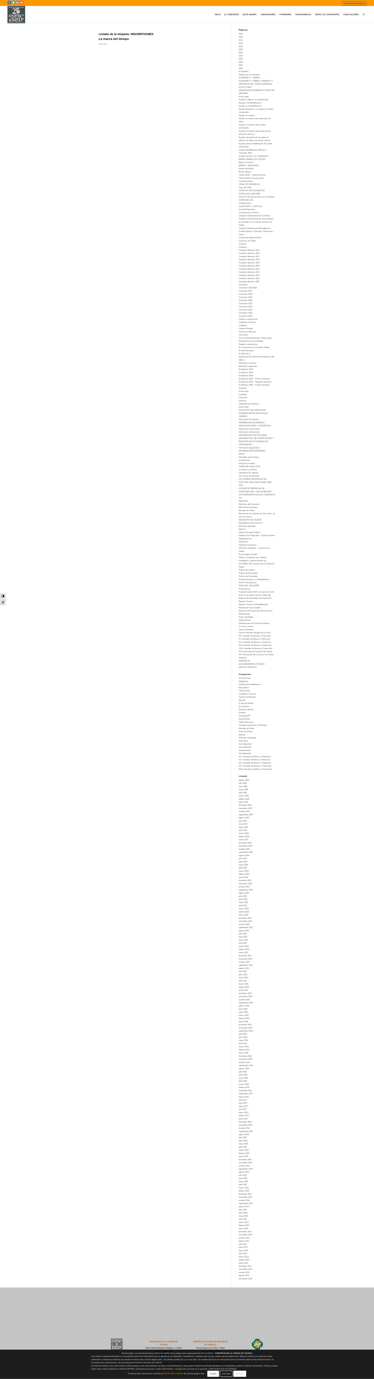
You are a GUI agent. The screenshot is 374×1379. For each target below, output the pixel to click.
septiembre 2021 (246, 965)
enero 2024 (243, 877)
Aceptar (213, 1374)
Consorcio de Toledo (247, 241)
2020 (241, 49)
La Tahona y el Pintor (248, 470)
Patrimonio (243, 542)
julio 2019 (243, 1034)
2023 (241, 59)
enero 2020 (243, 1021)
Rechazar (240, 1374)
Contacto (242, 244)
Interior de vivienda (247, 463)
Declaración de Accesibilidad (251, 341)
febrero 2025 (244, 836)
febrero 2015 (244, 1191)
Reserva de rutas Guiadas (250, 608)
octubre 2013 (244, 1238)
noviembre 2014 (245, 1197)
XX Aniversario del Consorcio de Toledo (255, 651)
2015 (241, 34)
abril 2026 (243, 793)
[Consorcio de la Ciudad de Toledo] (16, 14)
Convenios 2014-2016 (248, 288)
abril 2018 (243, 1081)
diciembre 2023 (245, 880)
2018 (241, 43)
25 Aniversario (245, 678)
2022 (241, 56)
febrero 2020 (244, 1018)
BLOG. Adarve (245, 172)
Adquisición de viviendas (249, 75)
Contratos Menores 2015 (249, 250)
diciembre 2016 (245, 1122)
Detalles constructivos (248, 344)
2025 (241, 65)
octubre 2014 (244, 1200)
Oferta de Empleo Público (249, 532)
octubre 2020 (244, 1000)
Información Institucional (249, 429)
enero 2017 (243, 1119)
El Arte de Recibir (246, 703)
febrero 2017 (244, 1115)
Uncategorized (245, 753)
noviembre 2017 (245, 1090)
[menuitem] (354, 3)
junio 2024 (243, 862)
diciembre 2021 (245, 956)
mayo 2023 (243, 902)
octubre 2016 (244, 1128)
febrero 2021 (244, 987)
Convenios (243, 285)
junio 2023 (243, 899)
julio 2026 (243, 783)
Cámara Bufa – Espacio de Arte (252, 175)
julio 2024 (243, 858)
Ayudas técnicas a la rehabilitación (253, 156)
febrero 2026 (244, 799)
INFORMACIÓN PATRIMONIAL (252, 451)
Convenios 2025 (245, 316)
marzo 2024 (244, 871)
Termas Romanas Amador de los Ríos (255, 633)
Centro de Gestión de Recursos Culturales (256, 197)
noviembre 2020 (245, 996)
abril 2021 (243, 981)
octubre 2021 (244, 962)
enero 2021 (243, 990)
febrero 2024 (244, 874)
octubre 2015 (244, 1166)
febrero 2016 (244, 1153)
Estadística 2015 (246, 369)
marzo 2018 (244, 1084)
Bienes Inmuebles (246, 168)
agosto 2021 (244, 968)
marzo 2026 (244, 796)
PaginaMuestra (245, 539)
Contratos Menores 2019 (249, 263)
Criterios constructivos (248, 319)
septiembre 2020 (246, 1003)
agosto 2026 (244, 780)
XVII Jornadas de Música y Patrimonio (255, 645)
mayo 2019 (243, 1040)
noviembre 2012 (245, 1269)
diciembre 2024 (245, 843)
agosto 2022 (244, 931)
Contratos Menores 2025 (249, 281)
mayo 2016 (243, 1144)
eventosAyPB (244, 716)
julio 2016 (243, 1137)
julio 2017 (243, 1100)
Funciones (243, 397)
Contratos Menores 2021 (249, 269)
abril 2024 (243, 868)
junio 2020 (243, 1009)
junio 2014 (243, 1213)
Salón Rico (243, 741)
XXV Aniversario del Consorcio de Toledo (256, 654)
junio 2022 (243, 937)
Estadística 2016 (246, 372)
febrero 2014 (244, 1225)
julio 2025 (243, 821)
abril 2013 (243, 1253)
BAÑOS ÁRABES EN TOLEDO (252, 159)
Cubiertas (243, 325)
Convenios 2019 (245, 297)
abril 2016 (243, 1147)
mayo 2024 (243, 865)
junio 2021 (243, 974)
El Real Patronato (246, 350)
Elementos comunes (247, 363)
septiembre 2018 (246, 1065)
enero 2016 (243, 1156)
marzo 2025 (244, 833)
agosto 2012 (244, 1275)
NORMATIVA (244, 661)
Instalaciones (244, 460)
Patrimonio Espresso (247, 545)
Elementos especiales (248, 366)
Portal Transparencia (247, 582)
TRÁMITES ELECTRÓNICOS (354, 3)
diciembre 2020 (245, 993)
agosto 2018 (244, 1068)
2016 (241, 37)
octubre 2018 (244, 1062)
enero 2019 (243, 1053)
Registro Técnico (246, 601)
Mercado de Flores (246, 510)
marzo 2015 (244, 1188)
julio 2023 (243, 896)
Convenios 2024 (245, 313)
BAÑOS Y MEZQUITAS (249, 165)
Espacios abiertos (246, 709)
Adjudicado (243, 681)
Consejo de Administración (250, 237)
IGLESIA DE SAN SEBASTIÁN (252, 410)
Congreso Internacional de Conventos (254, 216)
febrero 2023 (244, 912)
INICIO (242, 454)
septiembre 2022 (246, 927)
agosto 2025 (244, 818)
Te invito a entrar (246, 626)
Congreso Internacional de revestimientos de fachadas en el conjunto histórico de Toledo (256, 222)
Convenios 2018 (245, 294)
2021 (241, 52)
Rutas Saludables (246, 617)
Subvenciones (245, 620)
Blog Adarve (244, 688)
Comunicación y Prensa (249, 212)
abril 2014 (243, 1219)
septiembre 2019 (246, 1031)
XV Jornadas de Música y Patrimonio (254, 639)
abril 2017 (243, 1109)
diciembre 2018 (245, 1056)
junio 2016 (243, 1141)
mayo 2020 (243, 1012)
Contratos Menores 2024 (249, 278)
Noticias (242, 529)
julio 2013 (243, 1244)
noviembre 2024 (245, 846)
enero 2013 (243, 1263)
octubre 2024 (244, 849)
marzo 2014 (244, 1222)
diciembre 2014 (245, 1194)
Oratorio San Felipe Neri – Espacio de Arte (257, 535)
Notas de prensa (246, 731)
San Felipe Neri (245, 744)
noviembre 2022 (245, 921)
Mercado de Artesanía (248, 507)
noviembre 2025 (245, 808)
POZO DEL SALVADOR (249, 585)
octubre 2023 (244, 887)
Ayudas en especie (247, 115)
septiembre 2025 (246, 815)
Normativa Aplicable (247, 526)
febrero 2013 (244, 1260)
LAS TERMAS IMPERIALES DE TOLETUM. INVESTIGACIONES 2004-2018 (255, 482)
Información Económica (249, 419)
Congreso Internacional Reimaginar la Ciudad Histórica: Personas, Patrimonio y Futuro (256, 231)
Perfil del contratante (247, 738)
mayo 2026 (243, 789)
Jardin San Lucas (246, 722)
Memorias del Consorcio (249, 504)
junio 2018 (243, 1075)
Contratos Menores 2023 (249, 275)
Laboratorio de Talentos (248, 473)
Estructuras (244, 391)
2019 (241, 46)
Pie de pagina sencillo (248, 554)
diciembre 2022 (245, 918)
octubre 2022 (244, 924)
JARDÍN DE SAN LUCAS (249, 466)
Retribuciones (244, 614)
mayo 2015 (243, 1181)
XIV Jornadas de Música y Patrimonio (255, 636)
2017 (241, 40)
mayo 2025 (243, 827)
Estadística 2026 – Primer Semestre (254, 385)
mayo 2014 (243, 1216)
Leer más (103, 44)
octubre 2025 (244, 811)
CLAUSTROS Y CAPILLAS (250, 206)
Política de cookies (247, 570)
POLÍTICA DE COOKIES (173, 1374)
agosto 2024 (244, 855)
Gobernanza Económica (249, 404)
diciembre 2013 (245, 1232)
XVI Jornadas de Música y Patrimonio (255, 642)
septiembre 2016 (246, 1131)
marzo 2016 (244, 1150)
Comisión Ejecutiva (247, 209)
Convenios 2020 (245, 300)
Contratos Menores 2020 (249, 266)
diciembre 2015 (245, 1159)
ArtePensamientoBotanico (250, 684)
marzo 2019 (244, 1046)
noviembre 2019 (245, 1028)
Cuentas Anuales (246, 328)
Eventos (242, 712)
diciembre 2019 (245, 1025)
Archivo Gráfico (245, 87)
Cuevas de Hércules (247, 332)
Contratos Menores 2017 (249, 256)
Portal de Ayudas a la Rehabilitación (254, 579)
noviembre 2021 (245, 959)
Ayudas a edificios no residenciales (254, 100)
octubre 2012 (244, 1272)
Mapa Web (243, 501)
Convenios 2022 (245, 306)
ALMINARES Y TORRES (249, 78)
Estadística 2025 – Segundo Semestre (255, 382)
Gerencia (242, 401)
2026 (241, 68)
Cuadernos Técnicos (247, 322)
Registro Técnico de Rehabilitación (253, 604)
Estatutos (243, 388)
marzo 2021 (244, 984)
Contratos (243, 247)
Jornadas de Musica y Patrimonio (253, 725)
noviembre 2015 (245, 1163)
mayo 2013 (243, 1250)
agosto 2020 (244, 1006)
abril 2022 (243, 943)
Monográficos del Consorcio (250, 523)
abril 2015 (243, 1184)
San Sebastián (245, 747)
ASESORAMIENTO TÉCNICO (252, 664)
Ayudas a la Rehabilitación (250, 103)
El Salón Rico (244, 354)
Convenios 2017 (245, 291)
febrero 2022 (244, 949)
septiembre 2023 (246, 890)
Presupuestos (244, 589)
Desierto (242, 700)
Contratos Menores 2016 (249, 253)
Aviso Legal (244, 96)
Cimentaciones (245, 203)
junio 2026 (243, 786)
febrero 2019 (244, 1050)
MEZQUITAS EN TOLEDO (250, 520)
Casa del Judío (245, 187)
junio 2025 (243, 824)
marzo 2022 (244, 946)
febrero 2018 (244, 1087)
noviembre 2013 (245, 1235)
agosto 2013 (244, 1241)
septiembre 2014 (246, 1203)
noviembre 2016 (245, 1125)
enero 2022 (243, 952)
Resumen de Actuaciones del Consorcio (255, 611)
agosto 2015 (244, 1172)
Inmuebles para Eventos (249, 457)
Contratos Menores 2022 (249, 272)
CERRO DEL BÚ (246, 200)
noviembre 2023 (245, 884)
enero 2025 (243, 840)
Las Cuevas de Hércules (249, 476)
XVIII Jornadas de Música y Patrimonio (255, 648)
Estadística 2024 (246, 375)
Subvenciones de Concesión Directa (254, 623)
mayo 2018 (243, 1078)
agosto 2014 (244, 1206)
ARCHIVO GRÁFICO (248, 667)
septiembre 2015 (246, 1169)
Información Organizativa (249, 448)
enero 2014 (243, 1228)
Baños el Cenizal (246, 162)
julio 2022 (243, 934)
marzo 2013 (244, 1257)
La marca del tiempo (114, 38)
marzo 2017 (244, 1112)
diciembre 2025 (245, 805)
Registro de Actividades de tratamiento (255, 598)
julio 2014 (243, 1210)
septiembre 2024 (246, 852)
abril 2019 (243, 1043)
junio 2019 (243, 1037)
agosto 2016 (244, 1134)
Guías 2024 (244, 407)
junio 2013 (243, 1247)
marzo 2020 (244, 1015)
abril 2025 (243, 830)
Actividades (244, 71)
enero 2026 (243, 802)
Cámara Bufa (244, 691)
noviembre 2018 (245, 1059)
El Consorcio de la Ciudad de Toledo (254, 347)
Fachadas (243, 394)
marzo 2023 (244, 908)
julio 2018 (243, 1072)
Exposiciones (244, 719)
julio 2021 (243, 971)
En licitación (244, 706)
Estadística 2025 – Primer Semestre (254, 379)
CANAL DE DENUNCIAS (249, 184)
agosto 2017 (244, 1097)
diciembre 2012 (245, 1266)
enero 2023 (243, 915)
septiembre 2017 (246, 1094)
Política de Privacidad (248, 573)
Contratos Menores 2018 (249, 259)
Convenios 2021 (245, 303)
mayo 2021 (243, 977)
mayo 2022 (243, 940)
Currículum (243, 335)
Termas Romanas (246, 629)
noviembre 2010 (245, 1279)
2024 (241, 62)
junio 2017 (243, 1103)
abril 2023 (243, 905)
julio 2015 (243, 1175)
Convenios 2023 (245, 310)
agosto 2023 (244, 893)
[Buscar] (364, 14)
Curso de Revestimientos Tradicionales (255, 338)
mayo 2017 (243, 1106)
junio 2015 (243, 1178)
